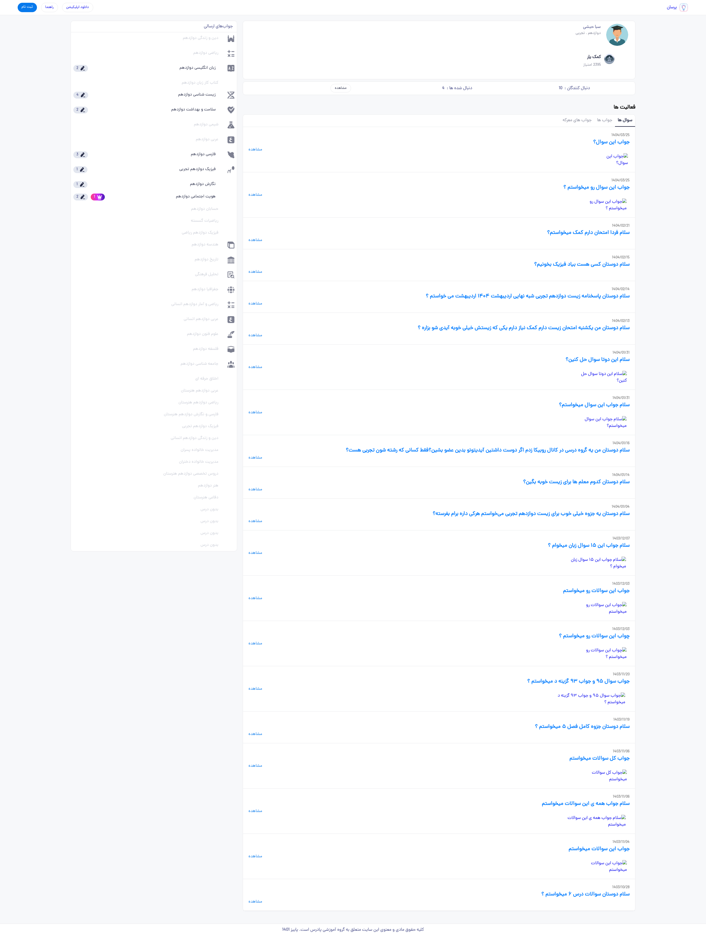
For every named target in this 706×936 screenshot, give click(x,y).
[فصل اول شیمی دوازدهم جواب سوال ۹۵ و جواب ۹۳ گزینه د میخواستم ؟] (585, 699)
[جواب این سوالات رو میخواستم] (600, 608)
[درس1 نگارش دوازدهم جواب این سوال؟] (612, 159)
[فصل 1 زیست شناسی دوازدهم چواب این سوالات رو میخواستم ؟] (598, 653)
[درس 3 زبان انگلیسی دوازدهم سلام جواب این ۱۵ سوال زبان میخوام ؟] (593, 563)
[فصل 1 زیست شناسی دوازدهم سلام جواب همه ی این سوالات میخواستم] (591, 821)
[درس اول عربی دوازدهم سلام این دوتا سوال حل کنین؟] (601, 377)
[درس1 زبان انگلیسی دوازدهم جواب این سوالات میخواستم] (602, 866)
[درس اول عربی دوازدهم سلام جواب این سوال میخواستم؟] (598, 422)
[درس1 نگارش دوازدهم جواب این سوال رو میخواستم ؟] (600, 205)
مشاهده (341, 88)
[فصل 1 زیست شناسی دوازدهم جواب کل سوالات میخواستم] (603, 776)
